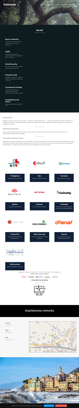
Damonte (9, 4)
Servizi (47, 4)
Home (42, 4)
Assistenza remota (39, 280)
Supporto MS (64, 4)
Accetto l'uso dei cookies (61, 405)
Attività (52, 4)
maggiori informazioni (49, 405)
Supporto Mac (72, 4)
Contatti (57, 4)
